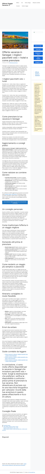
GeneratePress (32, 472)
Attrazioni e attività (36, 2)
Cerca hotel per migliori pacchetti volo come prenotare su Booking (15, 202)
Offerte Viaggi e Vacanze (37, 73)
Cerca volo (38, 49)
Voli (22, 2)
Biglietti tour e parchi (38, 53)
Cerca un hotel (38, 45)
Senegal (10, 426)
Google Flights (8, 194)
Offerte (17, 2)
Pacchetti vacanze (6, 425)
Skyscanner (14, 194)
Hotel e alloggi (28, 2)
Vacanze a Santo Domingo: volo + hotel (10, 427)
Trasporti (13, 426)
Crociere (18, 5)
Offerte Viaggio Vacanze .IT (7, 4)
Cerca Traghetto (38, 58)
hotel (4, 426)
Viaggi (17, 426)
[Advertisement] (22, 20)
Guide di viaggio (25, 5)
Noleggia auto (38, 62)
